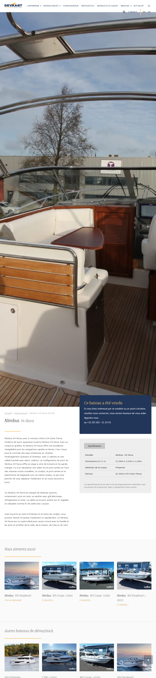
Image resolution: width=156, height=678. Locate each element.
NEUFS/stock (87, 6)
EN (144, 12)
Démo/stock (20, 413)
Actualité (139, 6)
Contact (132, 12)
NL (149, 6)
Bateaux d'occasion (107, 6)
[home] (13, 4)
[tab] (94, 446)
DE (149, 12)
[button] (34, 6)
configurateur (70, 6)
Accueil (8, 413)
